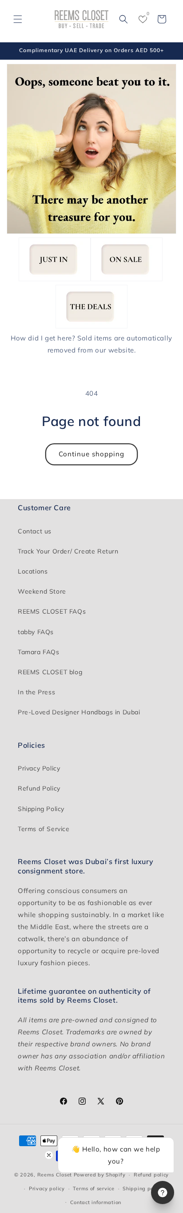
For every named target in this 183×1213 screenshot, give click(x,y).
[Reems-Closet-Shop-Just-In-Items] (55, 279)
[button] (18, 19)
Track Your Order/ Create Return (68, 551)
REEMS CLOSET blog (50, 672)
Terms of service (93, 1188)
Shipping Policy (41, 809)
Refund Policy (39, 788)
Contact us (35, 531)
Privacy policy (47, 1188)
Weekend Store (42, 591)
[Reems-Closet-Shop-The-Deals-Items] (91, 326)
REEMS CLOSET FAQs (52, 611)
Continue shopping (91, 454)
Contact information (95, 1202)
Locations (33, 571)
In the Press (36, 692)
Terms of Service (44, 829)
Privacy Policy (39, 768)
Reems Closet (54, 1175)
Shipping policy (143, 1188)
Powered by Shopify (100, 1175)
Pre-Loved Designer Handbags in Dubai (79, 712)
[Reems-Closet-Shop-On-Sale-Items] (127, 279)
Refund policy (151, 1175)
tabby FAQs (36, 632)
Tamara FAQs (39, 652)
